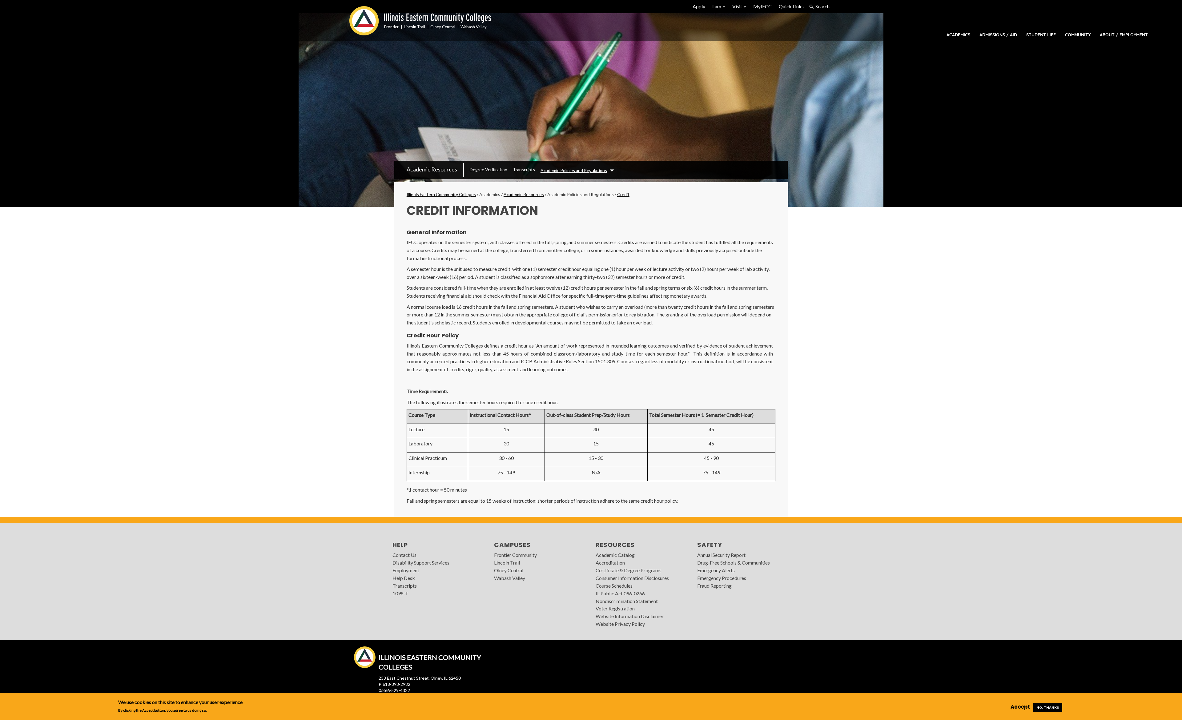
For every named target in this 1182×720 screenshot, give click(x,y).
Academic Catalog (615, 555)
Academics (958, 35)
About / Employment (1124, 35)
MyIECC (762, 6)
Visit (737, 6)
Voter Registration (615, 608)
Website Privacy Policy (620, 624)
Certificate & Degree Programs (628, 570)
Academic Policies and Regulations (574, 170)
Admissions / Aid (998, 35)
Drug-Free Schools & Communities (733, 562)
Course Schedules (614, 586)
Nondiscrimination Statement (627, 601)
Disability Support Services (420, 562)
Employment (405, 570)
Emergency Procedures (721, 578)
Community (1078, 35)
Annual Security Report (721, 555)
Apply (699, 6)
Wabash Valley (509, 578)
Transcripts (524, 169)
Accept (1020, 707)
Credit (623, 194)
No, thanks (1047, 707)
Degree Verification (488, 169)
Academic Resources (432, 169)
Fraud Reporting (714, 586)
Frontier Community (515, 555)
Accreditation (610, 562)
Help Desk (403, 578)
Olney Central (508, 570)
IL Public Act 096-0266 (620, 593)
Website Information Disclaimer (630, 616)
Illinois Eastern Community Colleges (441, 194)
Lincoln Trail (507, 562)
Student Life (1041, 35)
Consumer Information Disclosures (632, 578)
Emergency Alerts (716, 570)
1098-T (400, 593)
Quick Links (791, 6)
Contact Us (404, 555)
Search (822, 6)
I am (717, 6)
